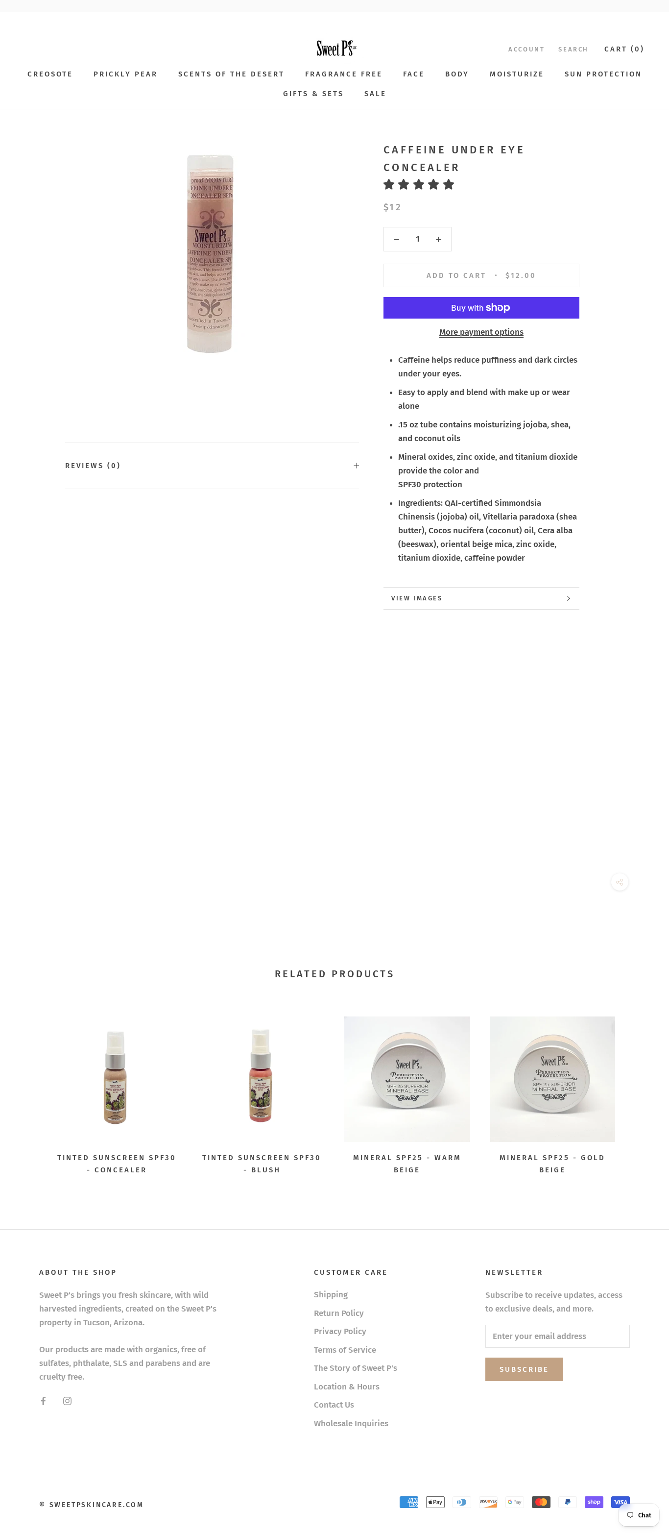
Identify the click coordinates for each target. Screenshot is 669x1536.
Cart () (624, 49)
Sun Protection (603, 74)
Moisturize (517, 74)
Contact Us (334, 1405)
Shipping (331, 1294)
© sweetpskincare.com (91, 1505)
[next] (638, 1092)
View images (417, 598)
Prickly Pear (126, 74)
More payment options (481, 332)
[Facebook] (43, 1401)
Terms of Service (345, 1350)
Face (414, 74)
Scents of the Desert (231, 74)
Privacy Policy (340, 1331)
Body (457, 74)
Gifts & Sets (313, 93)
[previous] (31, 1092)
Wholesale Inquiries (351, 1423)
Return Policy (339, 1313)
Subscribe (524, 1369)
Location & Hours (347, 1387)
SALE (375, 93)
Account (526, 49)
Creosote (50, 74)
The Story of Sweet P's (355, 1368)
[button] (422, 184)
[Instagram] (67, 1401)
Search (573, 49)
